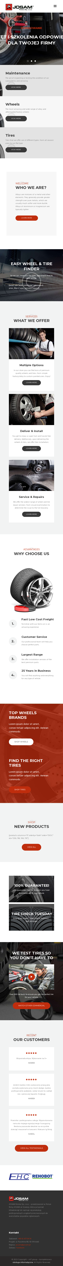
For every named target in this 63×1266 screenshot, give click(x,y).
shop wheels (21, 742)
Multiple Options (32, 365)
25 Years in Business (36, 670)
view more (16, 87)
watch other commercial (31, 1005)
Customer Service (34, 636)
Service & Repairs (31, 497)
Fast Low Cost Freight (37, 619)
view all (31, 847)
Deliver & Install (31, 431)
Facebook (20, 1247)
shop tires (19, 789)
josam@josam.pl (23, 1245)
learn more (26, 218)
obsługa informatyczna (23, 1262)
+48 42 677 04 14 (24, 1238)
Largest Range (32, 654)
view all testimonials (31, 1148)
